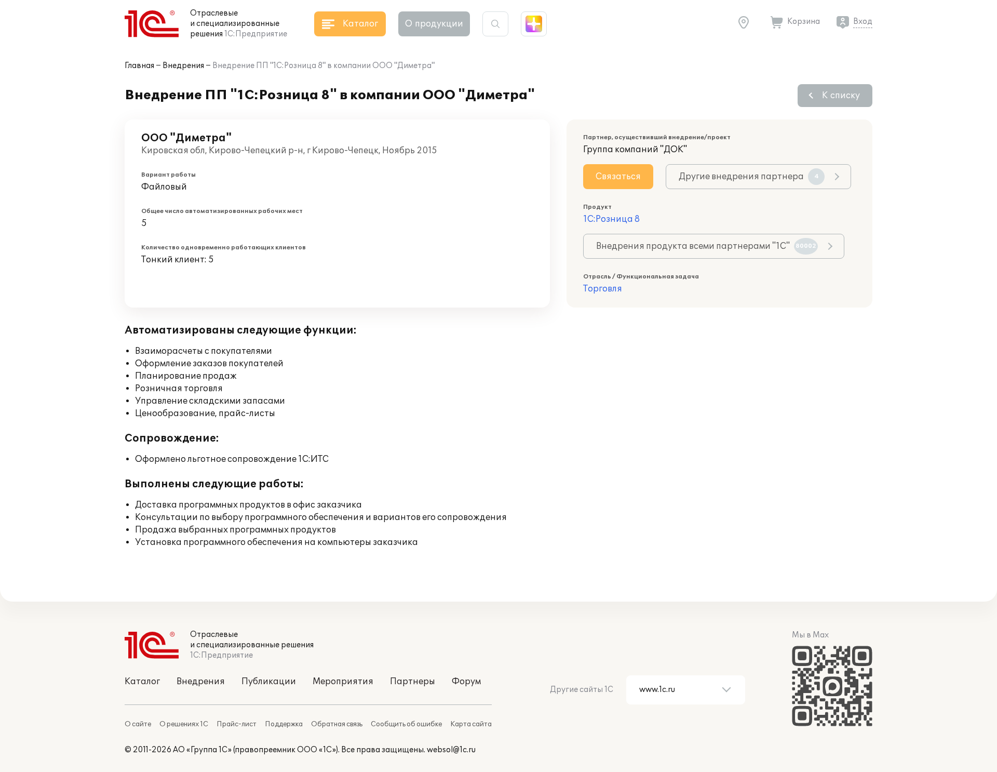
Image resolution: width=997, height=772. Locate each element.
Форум (466, 681)
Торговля (602, 289)
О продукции (434, 24)
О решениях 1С (183, 724)
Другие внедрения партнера (749, 176)
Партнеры (412, 681)
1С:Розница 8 (611, 219)
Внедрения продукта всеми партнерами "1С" (706, 246)
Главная (139, 65)
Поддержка (284, 724)
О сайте (138, 724)
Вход (862, 21)
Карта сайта (471, 724)
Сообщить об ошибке (406, 724)
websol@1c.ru (451, 750)
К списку (841, 95)
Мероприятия (343, 681)
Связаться (618, 176)
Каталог (142, 681)
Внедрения (183, 65)
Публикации (268, 681)
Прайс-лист (237, 724)
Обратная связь (336, 724)
